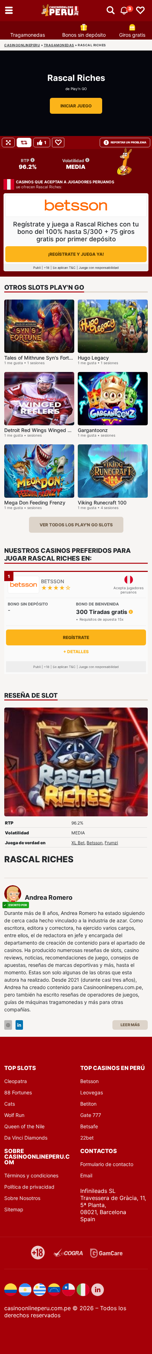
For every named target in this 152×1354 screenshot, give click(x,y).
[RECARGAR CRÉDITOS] (24, 142)
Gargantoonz (93, 430)
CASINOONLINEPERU (22, 45)
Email (86, 1175)
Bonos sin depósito (84, 35)
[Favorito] (58, 142)
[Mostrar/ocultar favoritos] (140, 11)
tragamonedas (59, 45)
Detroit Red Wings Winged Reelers (44, 430)
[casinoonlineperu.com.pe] (60, 11)
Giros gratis (132, 35)
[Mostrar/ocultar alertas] (111, 11)
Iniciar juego (76, 105)
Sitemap (13, 1209)
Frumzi (111, 842)
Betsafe (89, 1126)
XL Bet (77, 842)
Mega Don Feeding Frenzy (34, 502)
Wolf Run (14, 1115)
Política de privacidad (29, 1187)
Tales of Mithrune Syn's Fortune (40, 358)
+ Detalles (76, 651)
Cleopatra (15, 1081)
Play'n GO (79, 89)
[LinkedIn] (19, 1025)
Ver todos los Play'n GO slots (76, 524)
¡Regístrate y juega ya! (76, 254)
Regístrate (76, 637)
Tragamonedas (27, 35)
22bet (87, 1138)
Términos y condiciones (31, 1175)
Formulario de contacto (106, 1164)
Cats (9, 1104)
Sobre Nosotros (22, 1198)
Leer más (130, 1024)
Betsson (95, 842)
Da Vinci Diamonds (25, 1138)
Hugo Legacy (93, 358)
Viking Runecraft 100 (102, 502)
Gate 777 (90, 1115)
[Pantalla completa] (8, 142)
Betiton (88, 1104)
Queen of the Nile (24, 1126)
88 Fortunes (18, 1092)
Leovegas (91, 1092)
